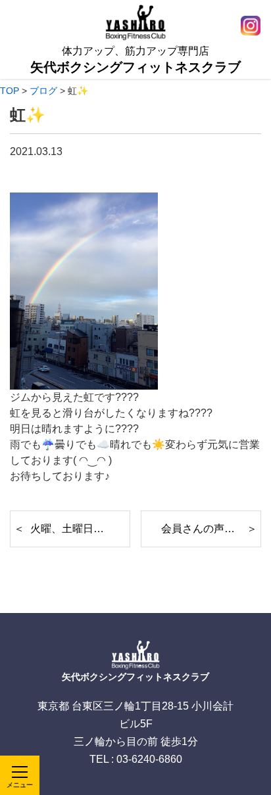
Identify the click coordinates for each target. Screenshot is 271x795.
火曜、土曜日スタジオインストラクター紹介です (80, 528)
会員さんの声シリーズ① (211, 528)
